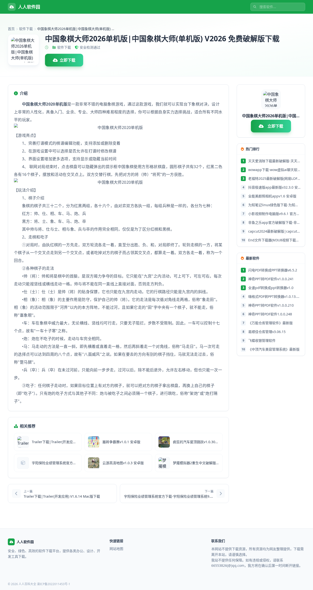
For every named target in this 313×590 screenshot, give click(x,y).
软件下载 (26, 28)
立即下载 (67, 60)
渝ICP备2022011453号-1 (53, 584)
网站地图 (116, 548)
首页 (11, 28)
